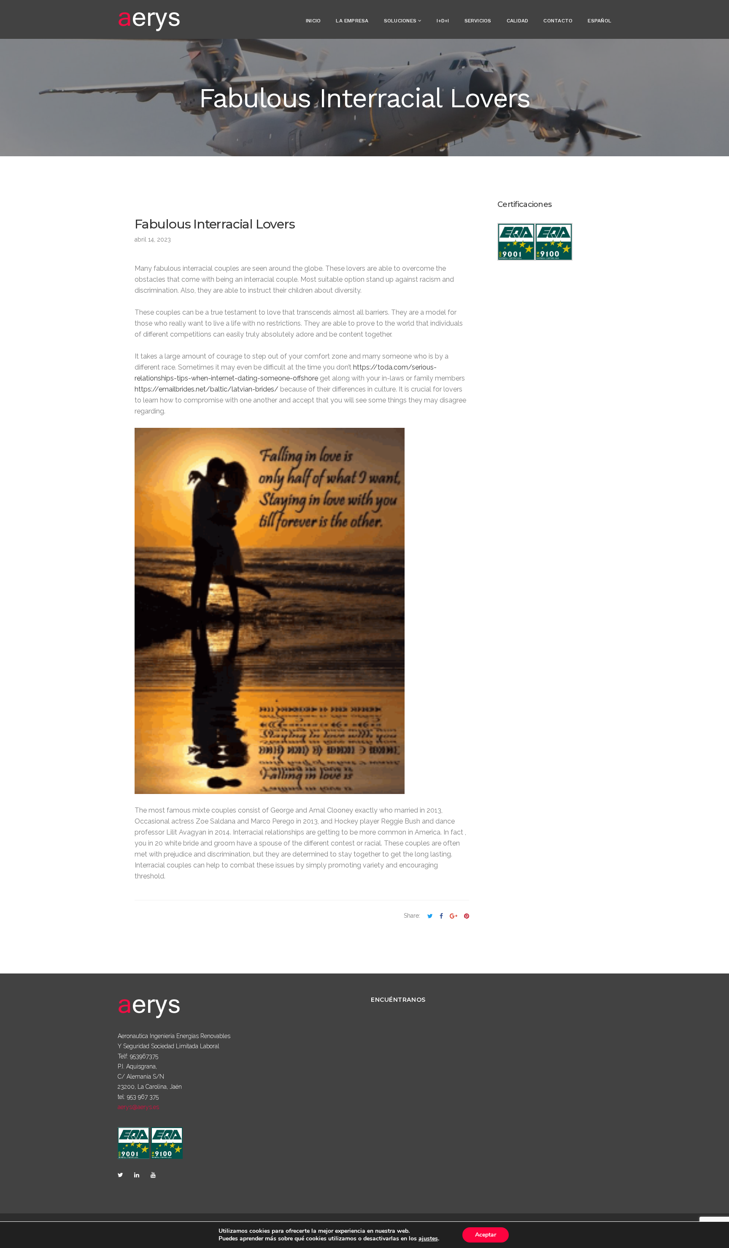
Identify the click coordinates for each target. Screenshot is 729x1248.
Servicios (477, 21)
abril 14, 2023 (153, 239)
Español (599, 21)
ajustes (428, 1239)
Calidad (518, 21)
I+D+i (443, 21)
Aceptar (485, 1235)
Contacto (557, 21)
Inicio (313, 21)
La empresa (352, 21)
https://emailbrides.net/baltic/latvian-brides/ (206, 389)
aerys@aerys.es (138, 1107)
